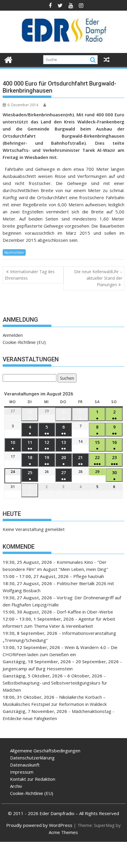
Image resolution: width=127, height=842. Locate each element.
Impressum (21, 772)
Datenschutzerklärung (32, 758)
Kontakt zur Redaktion (32, 779)
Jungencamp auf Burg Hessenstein (38, 669)
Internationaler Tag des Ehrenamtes (30, 275)
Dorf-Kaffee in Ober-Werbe (85, 612)
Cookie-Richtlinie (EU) (24, 342)
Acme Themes (63, 832)
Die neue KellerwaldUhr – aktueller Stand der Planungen (98, 278)
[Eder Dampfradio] (8, 59)
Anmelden (13, 335)
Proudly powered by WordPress (39, 825)
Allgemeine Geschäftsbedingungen (45, 751)
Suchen (66, 378)
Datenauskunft (25, 765)
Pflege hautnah (88, 576)
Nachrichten (14, 252)
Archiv (16, 786)
